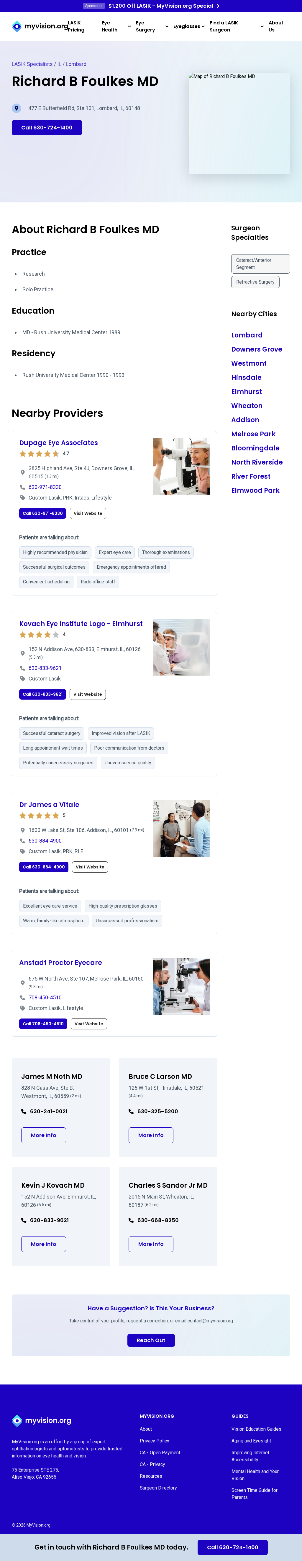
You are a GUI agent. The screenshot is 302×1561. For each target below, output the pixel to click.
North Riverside (257, 462)
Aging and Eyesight (251, 1441)
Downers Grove (256, 349)
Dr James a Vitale (49, 804)
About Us (276, 26)
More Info (48, 1135)
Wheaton (246, 405)
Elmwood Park (255, 490)
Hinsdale (246, 377)
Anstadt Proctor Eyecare (60, 962)
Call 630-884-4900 (44, 867)
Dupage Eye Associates (58, 442)
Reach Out (151, 1340)
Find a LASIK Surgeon (224, 26)
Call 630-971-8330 (43, 513)
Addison (245, 420)
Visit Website (88, 513)
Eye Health (109, 26)
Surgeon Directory (158, 1488)
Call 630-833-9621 (43, 694)
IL (59, 64)
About (146, 1429)
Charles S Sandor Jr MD (168, 1185)
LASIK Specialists (32, 64)
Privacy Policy (154, 1441)
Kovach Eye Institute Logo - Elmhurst (81, 623)
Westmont (249, 363)
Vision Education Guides (256, 1429)
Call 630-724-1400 (232, 1547)
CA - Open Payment (160, 1452)
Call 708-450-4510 (43, 1024)
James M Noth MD (51, 1076)
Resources (151, 1476)
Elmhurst (246, 391)
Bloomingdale (255, 448)
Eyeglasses (186, 26)
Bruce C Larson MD (160, 1076)
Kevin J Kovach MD (53, 1185)
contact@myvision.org (210, 1321)
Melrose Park (253, 434)
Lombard (76, 64)
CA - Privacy (152, 1464)
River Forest (250, 476)
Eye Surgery (145, 26)
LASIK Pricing (76, 26)
